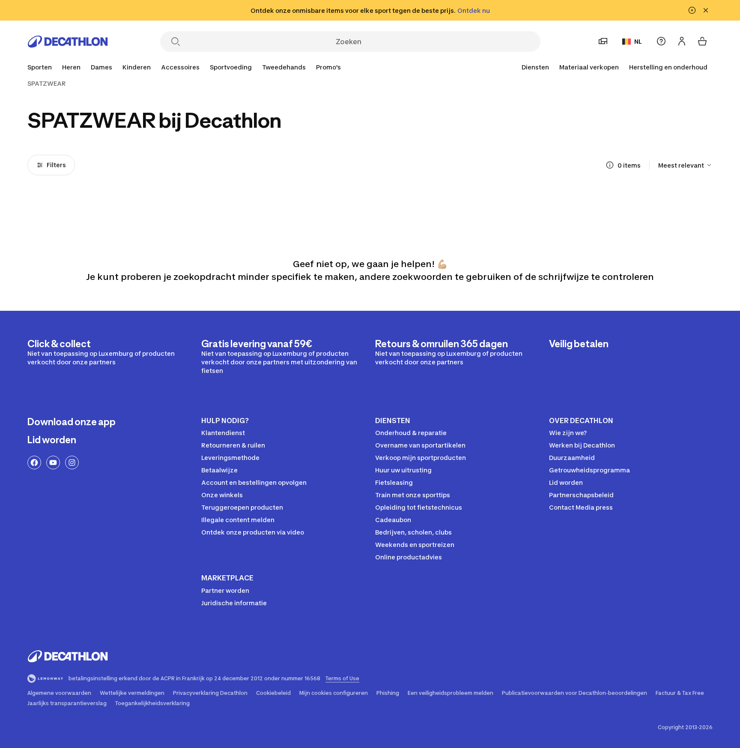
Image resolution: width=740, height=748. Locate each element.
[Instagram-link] (72, 462)
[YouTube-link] (53, 462)
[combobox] (685, 165)
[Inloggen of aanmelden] (681, 41)
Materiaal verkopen (589, 67)
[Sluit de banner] (706, 10)
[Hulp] (661, 41)
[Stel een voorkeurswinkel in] (603, 41)
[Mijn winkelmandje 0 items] (702, 41)
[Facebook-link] (34, 462)
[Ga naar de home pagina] (67, 42)
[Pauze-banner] (692, 10)
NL (638, 41)
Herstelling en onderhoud (668, 67)
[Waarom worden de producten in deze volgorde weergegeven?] (610, 165)
